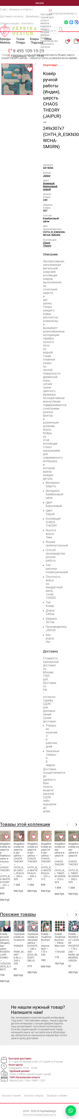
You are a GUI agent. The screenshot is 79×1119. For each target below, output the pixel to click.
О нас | (4, 9)
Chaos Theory (47, 244)
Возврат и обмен (57, 1095)
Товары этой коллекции (25, 824)
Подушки (37, 42)
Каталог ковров (33, 1095)
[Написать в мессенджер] (70, 1110)
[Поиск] (61, 29)
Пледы (20, 42)
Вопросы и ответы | (21, 9)
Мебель (5, 42)
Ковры (34, 39)
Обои (47, 39)
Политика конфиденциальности (39, 1114)
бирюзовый (50, 186)
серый (47, 189)
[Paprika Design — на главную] (18, 30)
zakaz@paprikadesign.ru (63, 13)
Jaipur (47, 175)
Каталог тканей (11, 1095)
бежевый (48, 183)
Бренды (5, 39)
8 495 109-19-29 (28, 50)
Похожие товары (18, 914)
